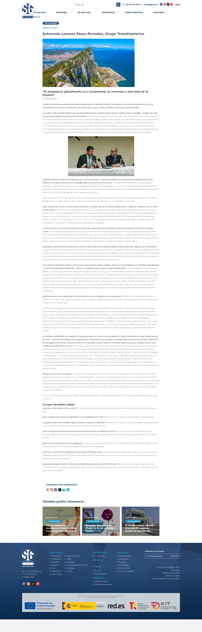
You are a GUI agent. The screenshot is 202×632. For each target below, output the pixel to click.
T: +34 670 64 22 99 (132, 4)
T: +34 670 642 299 (29, 574)
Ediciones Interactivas (103, 584)
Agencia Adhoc (174, 578)
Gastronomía (57, 571)
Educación (123, 562)
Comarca (55, 562)
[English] (176, 5)
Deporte (55, 565)
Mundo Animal (124, 568)
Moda (69, 559)
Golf (53, 568)
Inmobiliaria (56, 559)
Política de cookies (172, 576)
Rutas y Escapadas (126, 571)
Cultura (70, 571)
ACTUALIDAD (51, 23)
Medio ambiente (73, 556)
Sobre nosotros (101, 574)
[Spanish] (179, 5)
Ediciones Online (101, 581)
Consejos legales (125, 556)
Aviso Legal (175, 570)
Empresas (71, 568)
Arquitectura (56, 556)
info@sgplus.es (151, 4)
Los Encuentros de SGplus (77, 565)
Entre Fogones (57, 574)
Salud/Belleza (124, 565)
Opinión (98, 566)
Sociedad (70, 562)
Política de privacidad (171, 573)
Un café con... (100, 556)
